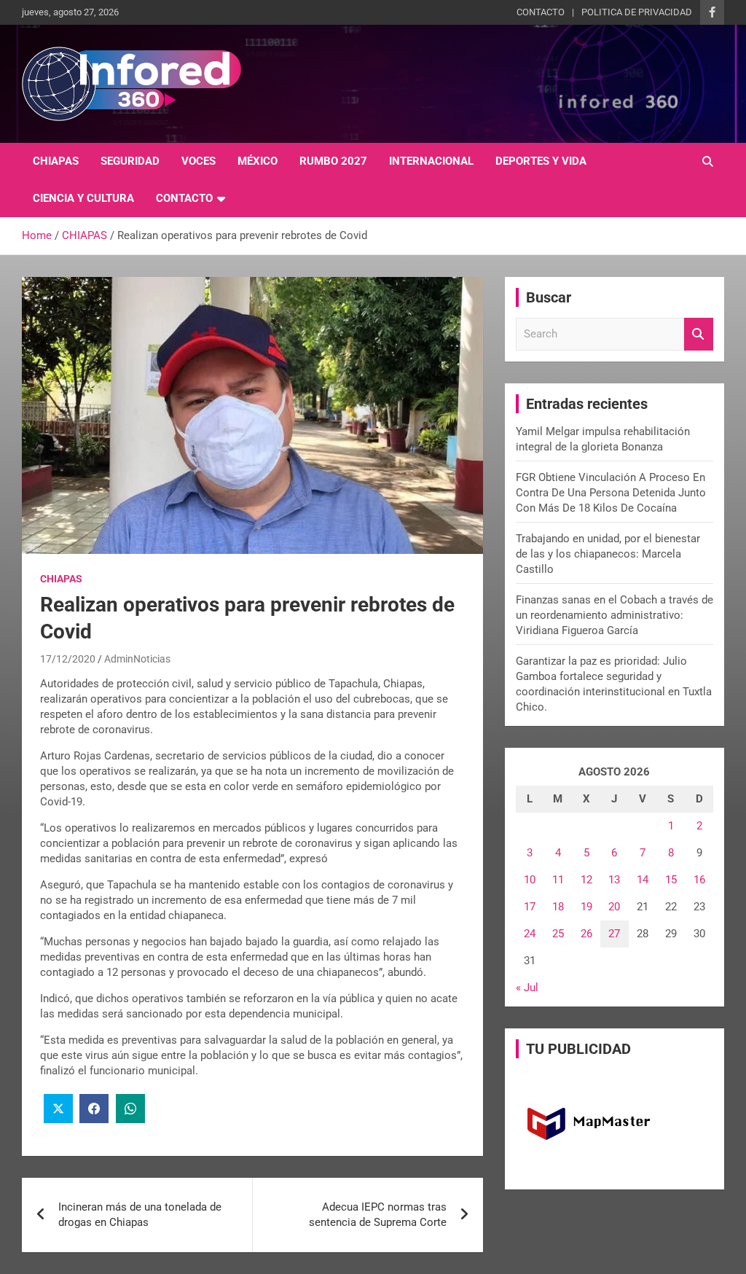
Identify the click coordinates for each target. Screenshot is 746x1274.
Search (698, 334)
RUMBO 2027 (333, 161)
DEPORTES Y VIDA (540, 161)
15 (671, 879)
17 (529, 906)
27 (614, 933)
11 (558, 879)
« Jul (527, 987)
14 (642, 879)
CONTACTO (541, 12)
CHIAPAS (56, 161)
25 (558, 933)
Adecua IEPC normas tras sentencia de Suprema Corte (378, 1214)
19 (586, 906)
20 (614, 906)
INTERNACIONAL (431, 161)
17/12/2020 (67, 659)
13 (614, 879)
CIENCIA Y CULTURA (83, 198)
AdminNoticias (137, 659)
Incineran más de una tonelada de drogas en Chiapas (139, 1214)
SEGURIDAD (130, 161)
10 (529, 879)
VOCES (198, 161)
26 (586, 933)
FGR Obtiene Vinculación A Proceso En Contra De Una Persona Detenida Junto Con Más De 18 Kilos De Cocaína (611, 493)
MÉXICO (257, 161)
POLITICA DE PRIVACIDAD (636, 12)
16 (699, 879)
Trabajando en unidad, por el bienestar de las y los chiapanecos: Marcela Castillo (608, 554)
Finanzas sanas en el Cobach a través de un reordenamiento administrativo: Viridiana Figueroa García (614, 615)
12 (586, 879)
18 (558, 906)
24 (529, 933)
